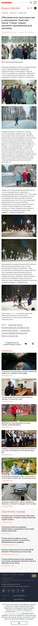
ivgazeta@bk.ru (18, 599)
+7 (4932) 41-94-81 (23, 2)
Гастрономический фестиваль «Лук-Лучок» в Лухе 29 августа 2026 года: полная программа (19, 477)
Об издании (5, 574)
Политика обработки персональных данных (15, 586)
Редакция (21, 574)
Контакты (13, 574)
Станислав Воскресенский (14, 333)
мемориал (25, 330)
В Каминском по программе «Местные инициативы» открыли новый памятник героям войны (19, 517)
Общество (22, 13)
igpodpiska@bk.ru (19, 595)
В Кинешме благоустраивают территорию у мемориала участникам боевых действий (18, 529)
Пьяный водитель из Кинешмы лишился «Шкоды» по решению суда (17, 398)
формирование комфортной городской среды (15, 329)
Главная (5, 13)
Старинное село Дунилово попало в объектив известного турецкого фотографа (19, 372)
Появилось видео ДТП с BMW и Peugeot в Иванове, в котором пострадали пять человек (19, 503)
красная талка (15, 324)
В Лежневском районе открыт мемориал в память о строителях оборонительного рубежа (16, 540)
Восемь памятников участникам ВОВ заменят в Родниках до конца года (17, 551)
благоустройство (10, 335)
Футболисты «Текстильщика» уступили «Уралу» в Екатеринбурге (16, 424)
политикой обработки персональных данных (18, 612)
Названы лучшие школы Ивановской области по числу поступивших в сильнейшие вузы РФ (19, 450)
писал (13, 313)
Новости (13, 13)
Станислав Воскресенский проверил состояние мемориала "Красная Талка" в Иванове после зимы (19, 561)
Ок (19, 623)
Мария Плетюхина (26, 32)
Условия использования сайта (11, 584)
